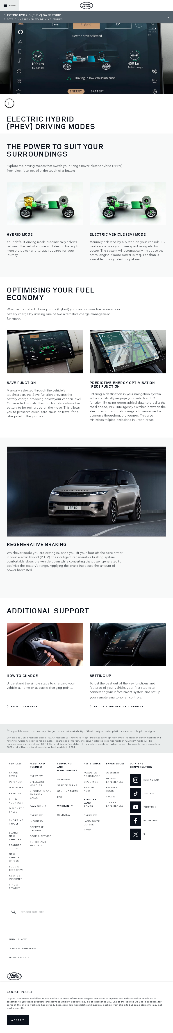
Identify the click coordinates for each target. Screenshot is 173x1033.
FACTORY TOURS (111, 789)
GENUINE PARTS (67, 791)
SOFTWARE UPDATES (37, 828)
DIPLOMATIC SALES (16, 810)
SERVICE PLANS (67, 785)
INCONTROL (37, 821)
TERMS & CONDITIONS (23, 948)
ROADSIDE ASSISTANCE (92, 774)
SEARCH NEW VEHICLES (15, 836)
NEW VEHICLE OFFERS (14, 857)
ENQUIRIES (91, 781)
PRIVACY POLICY (19, 957)
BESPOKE (15, 793)
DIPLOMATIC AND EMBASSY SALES (41, 794)
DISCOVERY (16, 787)
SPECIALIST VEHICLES (37, 783)
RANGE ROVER (13, 774)
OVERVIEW (36, 776)
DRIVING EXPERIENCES (115, 780)
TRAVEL (110, 796)
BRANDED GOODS (15, 846)
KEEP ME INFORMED (16, 877)
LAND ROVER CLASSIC (92, 823)
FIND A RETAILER (14, 886)
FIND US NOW (89, 789)
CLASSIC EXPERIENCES (115, 804)
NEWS (88, 830)
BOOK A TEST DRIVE (16, 868)
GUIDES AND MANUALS (38, 843)
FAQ (59, 797)
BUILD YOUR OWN (16, 801)
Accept (18, 1020)
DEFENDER (16, 781)
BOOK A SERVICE (40, 836)
